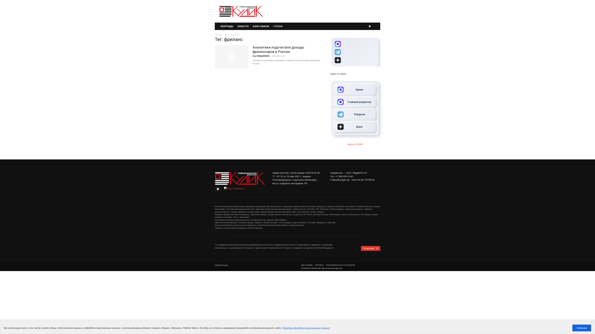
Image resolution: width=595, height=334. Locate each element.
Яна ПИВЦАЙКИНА (261, 56)
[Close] (592, 322)
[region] (297, 327)
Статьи (277, 26)
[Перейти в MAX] (355, 44)
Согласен (582, 328)
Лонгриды (226, 26)
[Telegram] (369, 26)
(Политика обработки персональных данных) (306, 328)
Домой (218, 34)
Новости (243, 26)
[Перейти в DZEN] (355, 60)
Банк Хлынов (261, 26)
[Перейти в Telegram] (355, 52)
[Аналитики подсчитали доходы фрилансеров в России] (232, 57)
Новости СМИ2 (338, 73)
